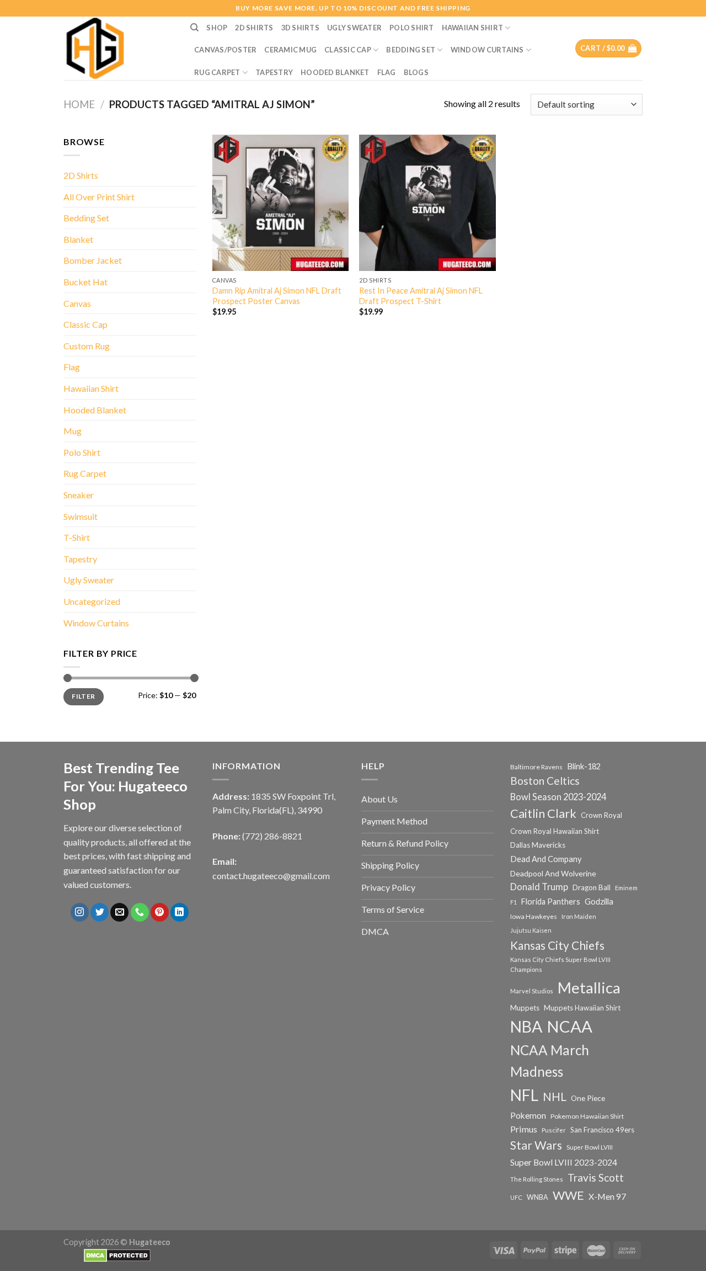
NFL (524, 1095)
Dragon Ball (592, 887)
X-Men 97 (607, 1196)
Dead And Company (546, 859)
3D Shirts (300, 27)
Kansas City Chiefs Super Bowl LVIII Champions (560, 964)
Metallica (589, 987)
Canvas (77, 303)
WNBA (537, 1197)
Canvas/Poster (225, 49)
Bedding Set (410, 49)
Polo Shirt (411, 27)
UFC (516, 1197)
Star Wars (536, 1145)
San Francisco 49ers (602, 1129)
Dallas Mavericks (537, 845)
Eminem (626, 887)
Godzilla (599, 901)
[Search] (194, 27)
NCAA (569, 1026)
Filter (83, 696)
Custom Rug (86, 346)
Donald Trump (539, 886)
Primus (523, 1129)
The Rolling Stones (536, 1179)
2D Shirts (254, 27)
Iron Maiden (578, 916)
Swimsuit (80, 516)
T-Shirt (76, 537)
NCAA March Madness (549, 1060)
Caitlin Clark (543, 813)
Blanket (78, 239)
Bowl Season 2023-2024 (558, 796)
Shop (216, 27)
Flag (386, 72)
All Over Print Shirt (99, 197)
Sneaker (78, 495)
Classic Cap (347, 49)
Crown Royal (601, 815)
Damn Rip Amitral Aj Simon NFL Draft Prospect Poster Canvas (276, 296)
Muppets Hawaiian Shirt (582, 1007)
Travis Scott (596, 1177)
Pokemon (528, 1115)
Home (79, 104)
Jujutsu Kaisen (531, 930)
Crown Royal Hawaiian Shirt (554, 831)
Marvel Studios (531, 991)
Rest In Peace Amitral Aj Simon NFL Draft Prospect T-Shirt (421, 296)
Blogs (416, 72)
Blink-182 (584, 766)
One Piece (588, 1098)
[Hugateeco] (118, 48)
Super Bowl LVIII (589, 1147)
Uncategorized (91, 601)
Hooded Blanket (335, 72)
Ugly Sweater (354, 27)
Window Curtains (487, 49)
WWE (568, 1195)
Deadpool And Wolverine (553, 873)
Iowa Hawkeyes (533, 916)
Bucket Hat (85, 281)
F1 (513, 902)
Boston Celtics (545, 780)
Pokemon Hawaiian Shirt (587, 1116)
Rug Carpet (217, 72)
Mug (72, 431)
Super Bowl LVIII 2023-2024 (563, 1162)
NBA (526, 1026)
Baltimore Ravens (536, 767)
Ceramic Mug (290, 49)
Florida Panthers (550, 901)
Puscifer (554, 1130)
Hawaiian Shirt (473, 27)
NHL (554, 1096)
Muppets (524, 1007)
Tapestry (274, 72)
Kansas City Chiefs (557, 945)
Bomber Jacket (92, 260)
